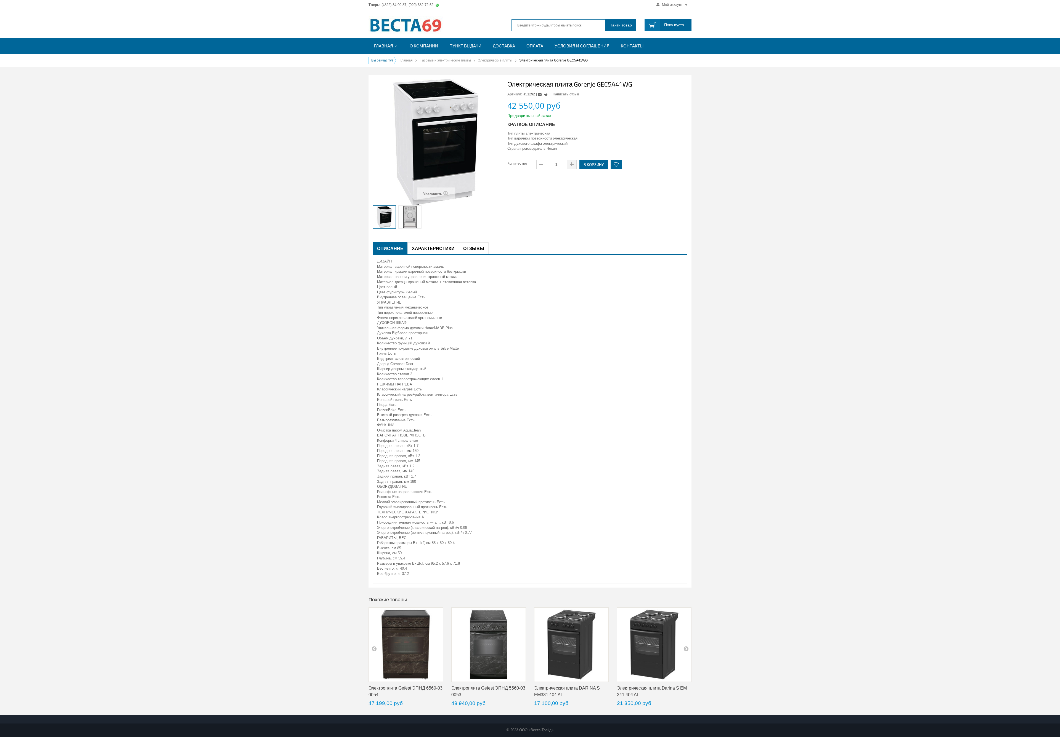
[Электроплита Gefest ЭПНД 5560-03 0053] (488, 644)
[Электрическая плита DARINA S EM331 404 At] (571, 644)
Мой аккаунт (672, 4)
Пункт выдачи (465, 46)
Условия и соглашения (582, 46)
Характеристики (433, 248)
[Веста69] (420, 25)
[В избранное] (616, 164)
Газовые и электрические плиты (445, 60)
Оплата (534, 46)
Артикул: (514, 94)
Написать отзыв (566, 94)
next (686, 648)
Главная (383, 46)
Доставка (504, 46)
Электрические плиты (495, 60)
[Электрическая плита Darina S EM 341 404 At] (654, 644)
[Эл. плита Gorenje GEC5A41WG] (384, 217)
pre (374, 648)
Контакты (632, 46)
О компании (424, 46)
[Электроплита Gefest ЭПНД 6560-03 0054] (406, 644)
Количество (517, 163)
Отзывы (473, 248)
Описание (390, 248)
